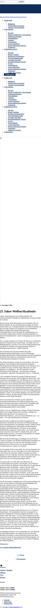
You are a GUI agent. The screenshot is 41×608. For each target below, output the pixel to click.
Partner (2, 577)
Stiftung (2, 573)
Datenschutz (8, 603)
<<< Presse (20, 555)
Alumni (8, 7)
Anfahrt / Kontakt (6, 570)
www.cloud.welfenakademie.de (10, 547)
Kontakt (7, 600)
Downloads (10, 10)
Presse (8, 9)
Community (10, 5)
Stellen (8, 12)
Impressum (8, 602)
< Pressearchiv (20, 559)
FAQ (1, 575)
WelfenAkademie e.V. (15, 607)
